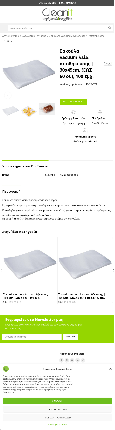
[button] (110, 368)
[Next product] (11, 41)
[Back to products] (7, 41)
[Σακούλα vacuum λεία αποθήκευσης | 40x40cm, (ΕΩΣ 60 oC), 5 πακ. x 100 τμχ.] (85, 264)
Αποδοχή (57, 401)
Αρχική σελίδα (10, 36)
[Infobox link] (47, 3)
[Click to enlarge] (7, 95)
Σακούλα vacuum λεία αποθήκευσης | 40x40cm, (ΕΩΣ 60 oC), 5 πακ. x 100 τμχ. (81, 296)
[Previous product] (4, 41)
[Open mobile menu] (4, 28)
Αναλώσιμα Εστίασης (34, 36)
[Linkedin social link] (77, 360)
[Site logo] (57, 14)
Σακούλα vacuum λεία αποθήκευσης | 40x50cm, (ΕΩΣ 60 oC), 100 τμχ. (26, 296)
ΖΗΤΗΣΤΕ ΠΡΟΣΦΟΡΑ (73, 101)
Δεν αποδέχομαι (57, 409)
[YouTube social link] (72, 360)
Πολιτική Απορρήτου (57, 424)
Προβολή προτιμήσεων (57, 417)
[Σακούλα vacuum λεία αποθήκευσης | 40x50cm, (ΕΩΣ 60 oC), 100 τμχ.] (30, 264)
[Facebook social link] (61, 360)
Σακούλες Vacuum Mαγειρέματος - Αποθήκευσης (76, 36)
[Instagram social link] (67, 360)
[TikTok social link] (83, 360)
